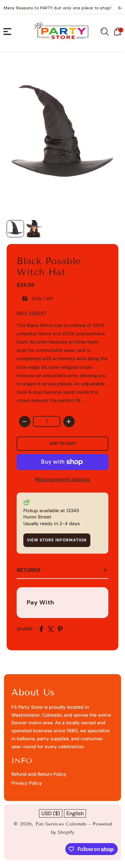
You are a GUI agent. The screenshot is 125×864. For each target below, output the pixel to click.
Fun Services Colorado (61, 824)
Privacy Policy (26, 783)
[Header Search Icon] (105, 32)
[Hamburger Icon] (7, 32)
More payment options (62, 479)
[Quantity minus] (24, 421)
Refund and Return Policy (38, 774)
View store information (57, 540)
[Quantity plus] (69, 421)
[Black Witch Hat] (62, 137)
